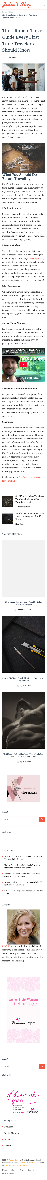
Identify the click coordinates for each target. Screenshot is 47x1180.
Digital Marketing (12, 1133)
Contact (31, 1170)
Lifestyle (8, 1146)
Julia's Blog (13, 1160)
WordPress (9, 1165)
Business (8, 1127)
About (13, 1170)
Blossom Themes (28, 1163)
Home (7, 1139)
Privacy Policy (21, 1165)
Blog (22, 1170)
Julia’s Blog (7, 946)
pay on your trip (37, 258)
